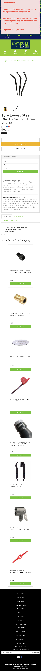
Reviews (6, 220)
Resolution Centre (20, 606)
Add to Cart (21, 144)
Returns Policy (20, 639)
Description (7, 216)
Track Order (20, 602)
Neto (27, 668)
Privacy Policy (20, 635)
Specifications (18, 216)
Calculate (21, 172)
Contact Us (20, 620)
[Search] (2, 37)
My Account (20, 598)
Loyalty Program (20, 625)
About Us (20, 612)
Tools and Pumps (15, 59)
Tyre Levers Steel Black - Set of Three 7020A (20, 61)
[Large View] (5, 109)
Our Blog (21, 616)
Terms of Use (20, 631)
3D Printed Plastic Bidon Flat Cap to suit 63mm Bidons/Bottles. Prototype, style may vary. (20, 443)
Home (5, 59)
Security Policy (20, 643)
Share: (4, 127)
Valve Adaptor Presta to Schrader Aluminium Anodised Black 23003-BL (20, 272)
